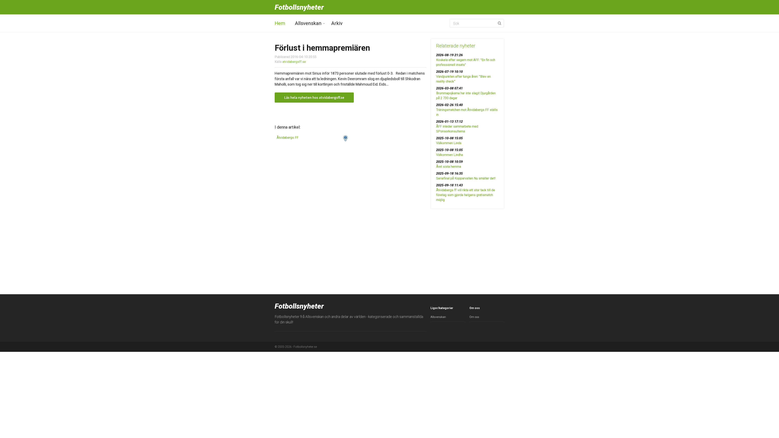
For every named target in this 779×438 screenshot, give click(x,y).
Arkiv (337, 23)
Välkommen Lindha (449, 155)
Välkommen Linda (448, 143)
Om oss (474, 317)
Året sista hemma (448, 167)
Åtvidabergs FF (287, 138)
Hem (280, 23)
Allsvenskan (308, 23)
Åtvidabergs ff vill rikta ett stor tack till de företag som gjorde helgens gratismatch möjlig (465, 195)
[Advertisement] (467, 243)
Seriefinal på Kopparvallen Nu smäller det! (466, 178)
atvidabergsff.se (294, 62)
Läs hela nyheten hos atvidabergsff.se (314, 97)
